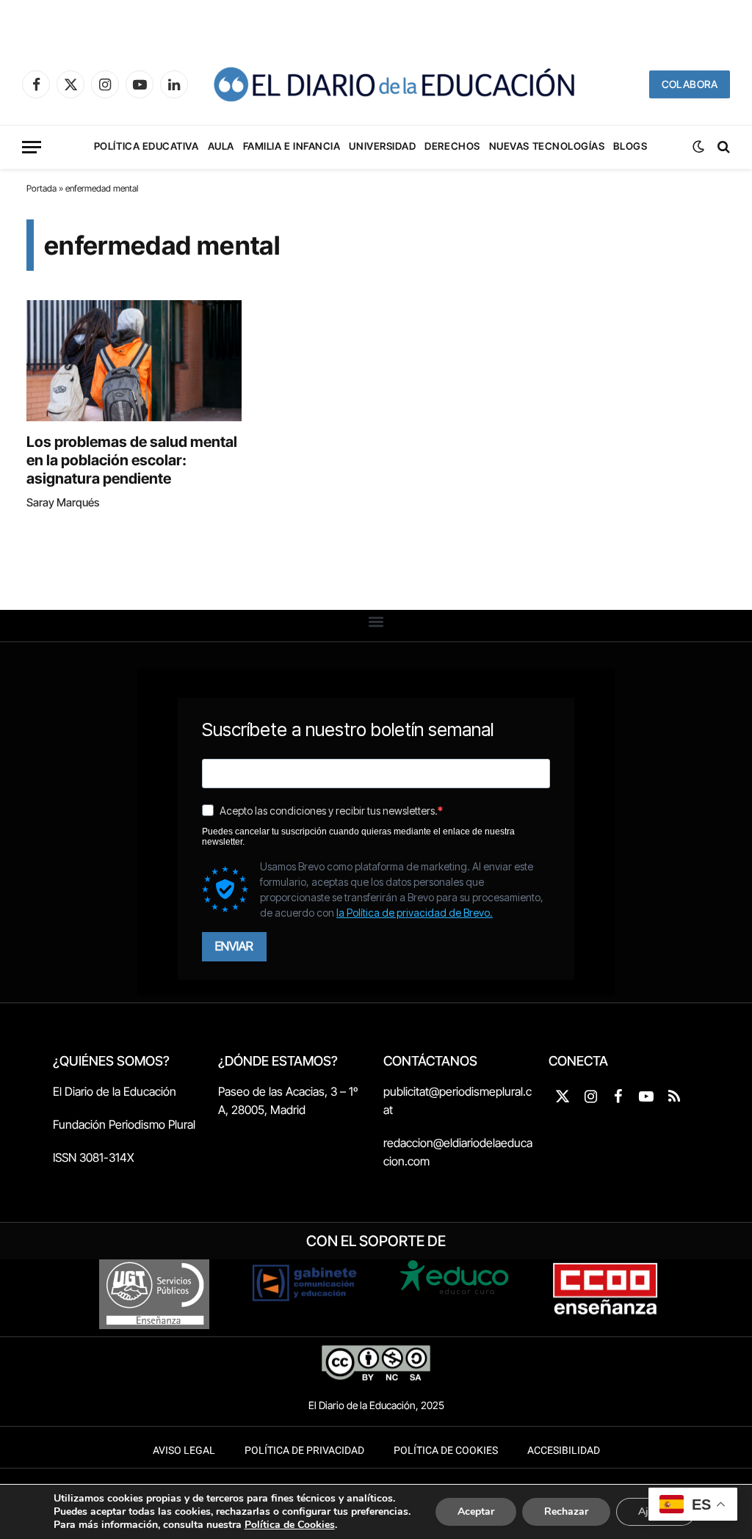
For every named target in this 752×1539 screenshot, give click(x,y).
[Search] (722, 147)
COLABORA (689, 84)
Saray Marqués (62, 502)
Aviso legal (184, 1450)
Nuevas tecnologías (547, 146)
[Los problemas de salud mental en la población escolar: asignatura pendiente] (134, 360)
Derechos (452, 146)
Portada (41, 188)
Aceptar (476, 1511)
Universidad (382, 146)
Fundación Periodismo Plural (124, 1124)
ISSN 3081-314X (93, 1157)
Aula (221, 146)
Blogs (630, 146)
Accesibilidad (563, 1450)
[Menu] (31, 147)
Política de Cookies (446, 1450)
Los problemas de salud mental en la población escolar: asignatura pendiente (131, 460)
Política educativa (146, 146)
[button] (376, 622)
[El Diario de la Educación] (393, 84)
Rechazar (566, 1511)
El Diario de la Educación (114, 1091)
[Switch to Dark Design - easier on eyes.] (698, 146)
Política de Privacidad (304, 1450)
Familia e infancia (292, 146)
